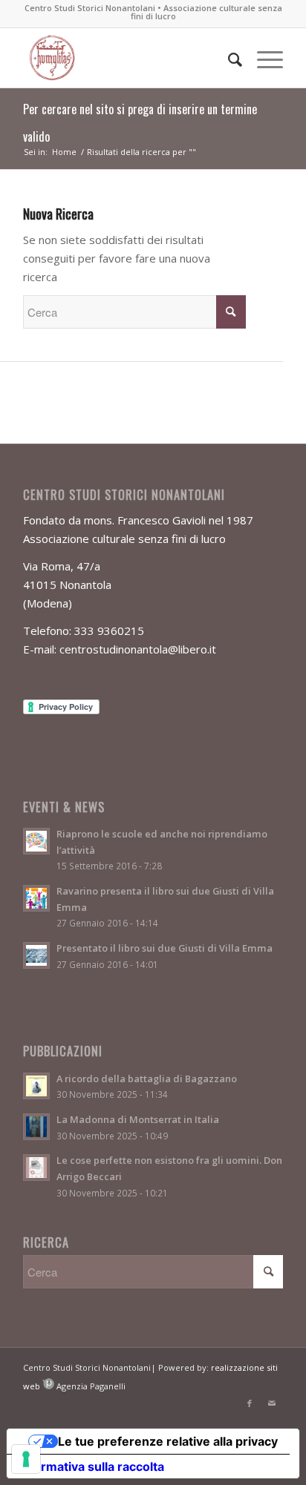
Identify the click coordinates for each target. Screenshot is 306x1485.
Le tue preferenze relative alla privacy (168, 1441)
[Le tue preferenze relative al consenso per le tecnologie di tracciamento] (26, 1459)
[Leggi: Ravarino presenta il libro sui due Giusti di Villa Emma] (36, 898)
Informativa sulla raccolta (91, 1466)
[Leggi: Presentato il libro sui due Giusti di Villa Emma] (36, 955)
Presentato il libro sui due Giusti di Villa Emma (164, 948)
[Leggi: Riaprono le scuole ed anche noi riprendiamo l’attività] (36, 841)
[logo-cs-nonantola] (127, 58)
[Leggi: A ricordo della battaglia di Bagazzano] (36, 1086)
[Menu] (262, 58)
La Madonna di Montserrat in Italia (137, 1119)
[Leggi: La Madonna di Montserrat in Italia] (36, 1126)
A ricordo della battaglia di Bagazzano (146, 1078)
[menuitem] (227, 58)
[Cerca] (227, 58)
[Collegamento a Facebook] (249, 1403)
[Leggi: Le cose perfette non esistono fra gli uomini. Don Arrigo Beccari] (36, 1167)
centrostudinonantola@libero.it (137, 649)
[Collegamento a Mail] (272, 1403)
